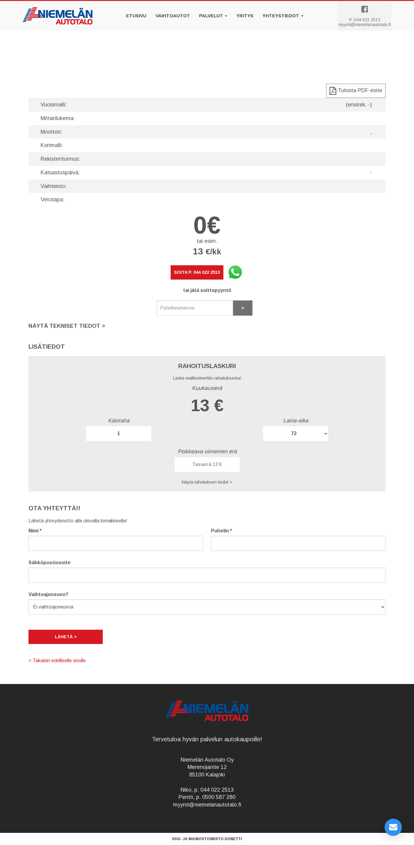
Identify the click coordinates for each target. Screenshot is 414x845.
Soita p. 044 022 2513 (197, 272)
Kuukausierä (207, 388)
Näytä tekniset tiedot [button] (66, 326)
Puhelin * (221, 530)
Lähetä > (66, 636)
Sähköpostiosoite (49, 562)
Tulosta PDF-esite (359, 90)
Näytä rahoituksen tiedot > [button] (207, 482)
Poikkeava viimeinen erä (207, 451)
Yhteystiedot (281, 15)
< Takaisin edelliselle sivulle (57, 660)
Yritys (244, 15)
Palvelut (211, 15)
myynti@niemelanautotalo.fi (365, 24)
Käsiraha (118, 420)
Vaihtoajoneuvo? (48, 594)
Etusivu (136, 15)
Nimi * (35, 530)
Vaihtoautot (172, 15)
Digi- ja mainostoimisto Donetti (207, 839)
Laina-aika (295, 420)
